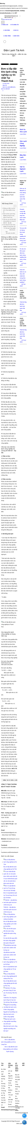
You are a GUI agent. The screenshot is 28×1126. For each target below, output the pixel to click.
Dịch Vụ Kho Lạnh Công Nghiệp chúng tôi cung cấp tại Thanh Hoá (9, 215)
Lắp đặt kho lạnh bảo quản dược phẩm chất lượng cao (10, 955)
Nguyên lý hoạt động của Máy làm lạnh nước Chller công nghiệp (10, 1014)
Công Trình (7, 35)
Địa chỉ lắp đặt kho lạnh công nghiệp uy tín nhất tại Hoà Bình (10, 924)
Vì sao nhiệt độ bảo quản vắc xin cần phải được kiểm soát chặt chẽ (10, 881)
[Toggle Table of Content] (14, 206)
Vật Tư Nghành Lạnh (23, 169)
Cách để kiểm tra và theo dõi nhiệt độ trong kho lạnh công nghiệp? (23, 276)
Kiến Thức (16, 35)
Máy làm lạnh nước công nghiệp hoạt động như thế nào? (10, 1028)
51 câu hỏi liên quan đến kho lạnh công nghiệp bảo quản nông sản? (10, 940)
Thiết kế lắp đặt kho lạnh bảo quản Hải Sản (23, 306)
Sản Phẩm (7, 30)
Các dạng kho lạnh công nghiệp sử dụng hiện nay (9, 225)
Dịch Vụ (16, 30)
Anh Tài (5, 85)
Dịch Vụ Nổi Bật (5, 88)
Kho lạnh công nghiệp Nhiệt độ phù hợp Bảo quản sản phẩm (11, 231)
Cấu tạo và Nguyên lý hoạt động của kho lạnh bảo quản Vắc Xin (23, 195)
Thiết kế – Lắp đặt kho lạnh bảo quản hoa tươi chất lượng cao (10, 910)
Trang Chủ (5, 24)
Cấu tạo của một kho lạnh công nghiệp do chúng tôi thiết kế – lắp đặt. (9, 221)
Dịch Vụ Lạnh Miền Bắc (9, 87)
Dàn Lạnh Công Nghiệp (23, 143)
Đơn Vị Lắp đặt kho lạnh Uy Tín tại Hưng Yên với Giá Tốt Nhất (10, 895)
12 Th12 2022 (6, 83)
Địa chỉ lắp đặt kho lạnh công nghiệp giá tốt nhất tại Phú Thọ (10, 983)
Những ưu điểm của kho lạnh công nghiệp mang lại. (9, 210)
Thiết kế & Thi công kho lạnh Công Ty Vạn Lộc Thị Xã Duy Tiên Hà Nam (10, 1000)
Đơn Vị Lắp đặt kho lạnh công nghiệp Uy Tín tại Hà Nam (10, 969)
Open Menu (3, 22)
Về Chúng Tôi (15, 24)
